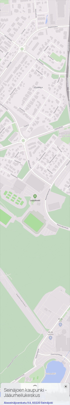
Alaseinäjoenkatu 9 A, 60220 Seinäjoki (28, 403)
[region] (35, 198)
